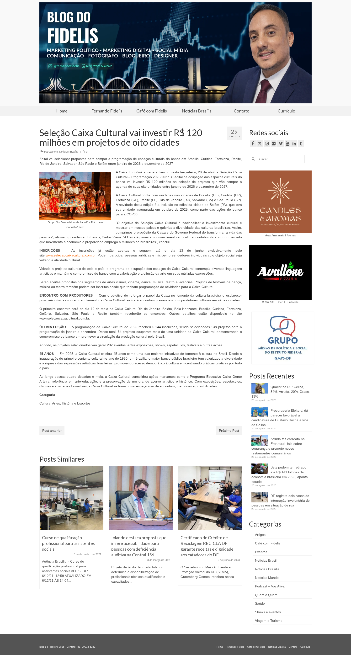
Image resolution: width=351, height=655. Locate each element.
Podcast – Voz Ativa (270, 586)
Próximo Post (229, 430)
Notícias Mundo (267, 578)
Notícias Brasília (68, 151)
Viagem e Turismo (268, 621)
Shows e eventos (268, 612)
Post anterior (52, 430)
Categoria (47, 395)
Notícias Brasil (266, 560)
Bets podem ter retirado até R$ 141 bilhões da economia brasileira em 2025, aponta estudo (279, 474)
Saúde (260, 603)
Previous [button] (43, 530)
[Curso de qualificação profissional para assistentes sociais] (72, 498)
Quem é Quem (266, 595)
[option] (71, 530)
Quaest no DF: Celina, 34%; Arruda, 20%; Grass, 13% (280, 391)
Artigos (260, 535)
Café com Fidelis (267, 543)
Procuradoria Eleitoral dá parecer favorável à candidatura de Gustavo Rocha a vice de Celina (279, 418)
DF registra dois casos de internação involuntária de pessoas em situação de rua (280, 500)
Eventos (261, 552)
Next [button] (238, 530)
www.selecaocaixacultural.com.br (71, 255)
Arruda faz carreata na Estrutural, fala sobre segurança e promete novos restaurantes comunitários (278, 446)
